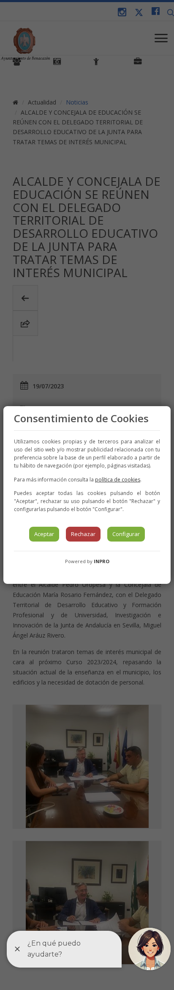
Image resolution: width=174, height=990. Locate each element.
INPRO (101, 561)
